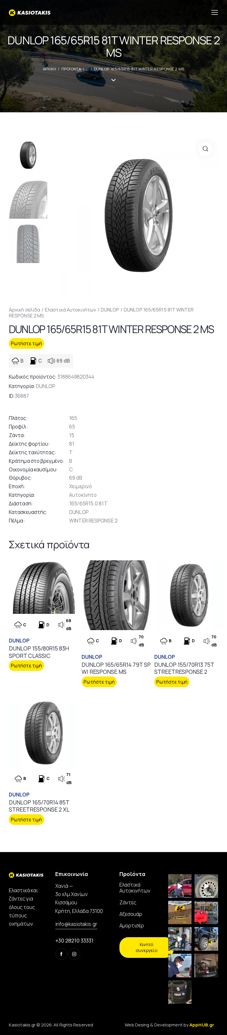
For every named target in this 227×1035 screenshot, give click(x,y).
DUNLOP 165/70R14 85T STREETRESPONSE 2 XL (39, 806)
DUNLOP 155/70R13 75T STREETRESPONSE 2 (184, 668)
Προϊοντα (71, 69)
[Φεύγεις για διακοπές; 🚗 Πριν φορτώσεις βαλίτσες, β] (180, 965)
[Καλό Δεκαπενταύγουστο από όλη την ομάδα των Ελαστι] (180, 912)
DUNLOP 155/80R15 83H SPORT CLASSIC (39, 652)
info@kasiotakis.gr (76, 924)
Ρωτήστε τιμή (26, 343)
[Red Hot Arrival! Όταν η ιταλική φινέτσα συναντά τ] (206, 912)
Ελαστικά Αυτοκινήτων (70, 309)
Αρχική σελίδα (24, 309)
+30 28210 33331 (74, 940)
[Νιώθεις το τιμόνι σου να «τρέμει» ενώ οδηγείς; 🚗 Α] (206, 886)
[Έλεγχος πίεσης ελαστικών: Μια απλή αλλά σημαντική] (206, 965)
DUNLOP (110, 309)
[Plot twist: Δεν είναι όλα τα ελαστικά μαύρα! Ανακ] (180, 939)
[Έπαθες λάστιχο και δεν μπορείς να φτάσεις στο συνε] (180, 886)
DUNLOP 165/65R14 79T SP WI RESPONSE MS (116, 668)
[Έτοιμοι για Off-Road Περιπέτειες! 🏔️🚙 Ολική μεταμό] (206, 939)
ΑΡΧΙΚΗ (49, 69)
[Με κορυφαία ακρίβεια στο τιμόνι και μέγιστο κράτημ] (180, 992)
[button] (205, 149)
